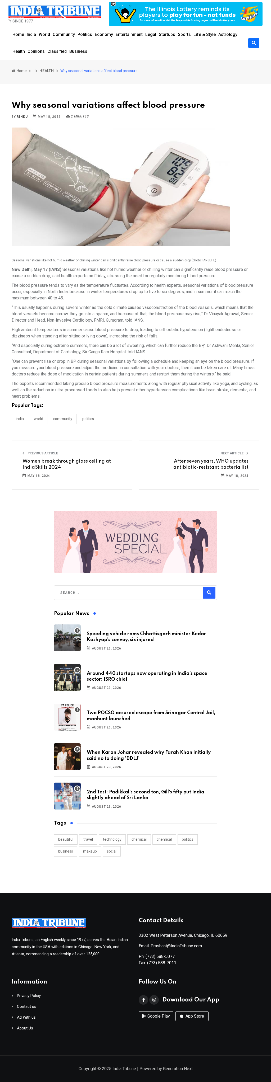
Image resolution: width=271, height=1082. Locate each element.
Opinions (36, 51)
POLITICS (88, 419)
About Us (25, 1028)
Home (18, 34)
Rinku (22, 117)
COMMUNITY (62, 419)
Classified (57, 51)
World (44, 34)
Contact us (26, 1007)
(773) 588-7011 (161, 962)
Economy (104, 34)
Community (64, 34)
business (65, 851)
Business (78, 51)
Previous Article (42, 453)
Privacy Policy (29, 996)
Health (18, 51)
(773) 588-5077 (160, 956)
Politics (85, 34)
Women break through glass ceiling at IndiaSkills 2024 (66, 464)
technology (112, 839)
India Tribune (124, 1068)
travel (88, 839)
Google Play (158, 1016)
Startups (167, 34)
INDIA (20, 419)
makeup (90, 851)
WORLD (38, 419)
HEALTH (46, 71)
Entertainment (129, 34)
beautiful (65, 839)
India (31, 34)
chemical (139, 839)
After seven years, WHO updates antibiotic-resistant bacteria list (211, 464)
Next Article (232, 453)
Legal (150, 34)
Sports (184, 34)
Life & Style (204, 34)
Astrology (227, 34)
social (111, 851)
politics (187, 839)
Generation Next (178, 1068)
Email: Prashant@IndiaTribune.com (170, 945)
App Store (194, 1016)
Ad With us (26, 1017)
